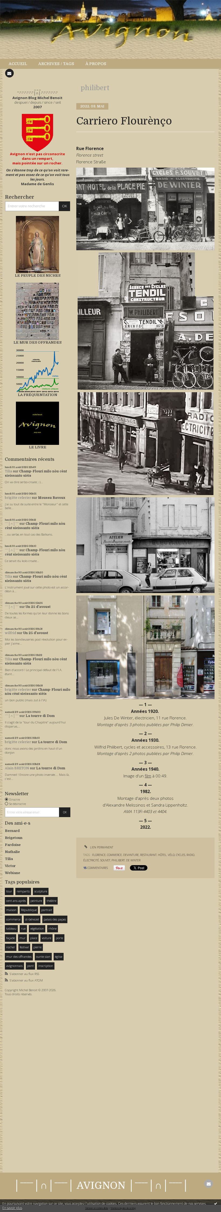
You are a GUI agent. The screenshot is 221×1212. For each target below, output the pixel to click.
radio (190, 855)
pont (30, 966)
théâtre (51, 901)
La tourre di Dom (40, 716)
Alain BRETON (17, 768)
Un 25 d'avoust (38, 607)
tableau (11, 928)
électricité (91, 860)
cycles (180, 855)
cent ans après (16, 901)
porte (59, 938)
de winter (133, 860)
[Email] (9, 73)
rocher (10, 947)
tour (9, 891)
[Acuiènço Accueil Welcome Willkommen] (37, 133)
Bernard (12, 831)
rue (23, 928)
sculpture (40, 891)
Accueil (18, 63)
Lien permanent (101, 847)
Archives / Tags (56, 63)
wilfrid (10, 633)
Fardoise (13, 845)
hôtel (162, 855)
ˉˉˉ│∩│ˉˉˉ (12, 524)
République (29, 910)
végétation (37, 928)
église (58, 956)
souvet (105, 860)
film (148, 776)
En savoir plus (12, 1208)
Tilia (8, 471)
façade (10, 938)
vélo (171, 855)
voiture (46, 938)
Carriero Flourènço (124, 121)
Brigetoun (13, 838)
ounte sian (43, 956)
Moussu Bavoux (51, 498)
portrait (46, 910)
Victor (10, 866)
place (33, 938)
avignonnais (14, 966)
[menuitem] (21, 64)
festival (24, 947)
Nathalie (12, 852)
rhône (53, 928)
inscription (45, 966)
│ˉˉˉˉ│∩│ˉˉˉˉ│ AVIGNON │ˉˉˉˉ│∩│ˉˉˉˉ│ (101, 1185)
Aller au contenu (17, 4)
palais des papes (55, 919)
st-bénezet (32, 919)
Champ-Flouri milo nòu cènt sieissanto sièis (35, 526)
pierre (37, 947)
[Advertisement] (21, 1083)
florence (99, 855)
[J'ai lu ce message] (215, 1203)
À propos (95, 63)
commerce (13, 919)
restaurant (148, 855)
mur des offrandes (19, 956)
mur (22, 938)
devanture (131, 855)
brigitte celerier (18, 498)
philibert (118, 860)
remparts (23, 891)
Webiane (12, 873)
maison (11, 910)
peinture (36, 901)
